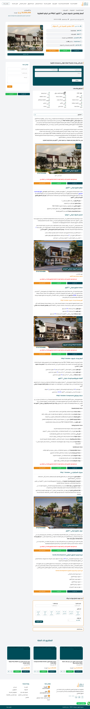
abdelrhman (65, 19)
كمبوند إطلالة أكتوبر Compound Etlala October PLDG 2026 (45, 662)
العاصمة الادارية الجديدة (63, 3)
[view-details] (61, 671)
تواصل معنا (5, 3)
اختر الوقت (79, 618)
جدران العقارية (66, 707)
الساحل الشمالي (22, 3)
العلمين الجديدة (47, 3)
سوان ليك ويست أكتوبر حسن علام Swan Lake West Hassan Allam (72, 662)
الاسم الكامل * (78, 603)
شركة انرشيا (73, 30)
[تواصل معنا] (64, 671)
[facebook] (82, 697)
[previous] (42, 38)
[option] (25, 38)
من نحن (15, 687)
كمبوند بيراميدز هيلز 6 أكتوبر (76, 276)
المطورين (14, 689)
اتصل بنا (76, 50)
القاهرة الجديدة (73, 3)
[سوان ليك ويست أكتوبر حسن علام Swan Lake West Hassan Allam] (71, 653)
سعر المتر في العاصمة (11, 694)
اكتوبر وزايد (54, 3)
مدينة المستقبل (39, 3)
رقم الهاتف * (55, 603)
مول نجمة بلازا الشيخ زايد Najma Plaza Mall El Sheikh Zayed (19, 662)
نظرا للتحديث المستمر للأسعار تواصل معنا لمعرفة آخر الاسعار (19, 15)
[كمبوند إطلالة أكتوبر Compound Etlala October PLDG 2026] (45, 653)
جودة (7, 707)
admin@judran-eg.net (45, 692)
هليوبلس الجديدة (13, 692)
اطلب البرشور (25, 54)
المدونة (26, 689)
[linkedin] (76, 697)
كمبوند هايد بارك (24, 692)
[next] (8, 38)
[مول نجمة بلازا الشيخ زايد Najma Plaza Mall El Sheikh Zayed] (18, 653)
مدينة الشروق (31, 3)
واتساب (64, 50)
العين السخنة (15, 3)
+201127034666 (46, 688)
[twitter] (79, 697)
